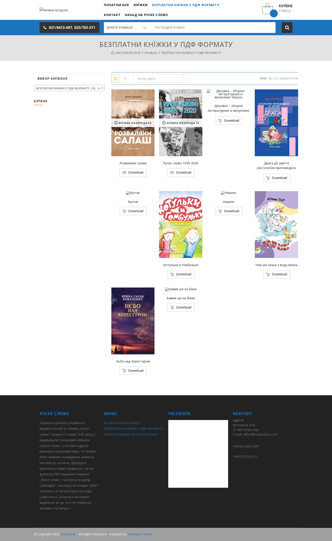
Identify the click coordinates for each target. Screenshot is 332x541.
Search (287, 27)
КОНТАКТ (111, 434)
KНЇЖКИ (133, 423)
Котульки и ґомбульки (180, 265)
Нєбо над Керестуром (133, 361)
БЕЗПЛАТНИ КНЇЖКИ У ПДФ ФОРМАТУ (134, 428)
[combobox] (69, 88)
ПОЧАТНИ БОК (115, 423)
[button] (69, 27)
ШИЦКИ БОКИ (288, 78)
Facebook (291, 534)
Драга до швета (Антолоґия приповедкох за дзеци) (276, 166)
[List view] (125, 78)
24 (275, 78)
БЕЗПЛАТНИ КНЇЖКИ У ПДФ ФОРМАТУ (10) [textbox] (68, 88)
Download (135, 172)
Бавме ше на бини (181, 298)
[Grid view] (115, 78)
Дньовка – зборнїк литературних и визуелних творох (229, 109)
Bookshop (68, 534)
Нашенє (228, 202)
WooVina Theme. (140, 534)
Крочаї (133, 202)
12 (270, 78)
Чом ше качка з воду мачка (276, 265)
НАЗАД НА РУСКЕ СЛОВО (138, 434)
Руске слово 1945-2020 (180, 163)
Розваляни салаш (133, 163)
